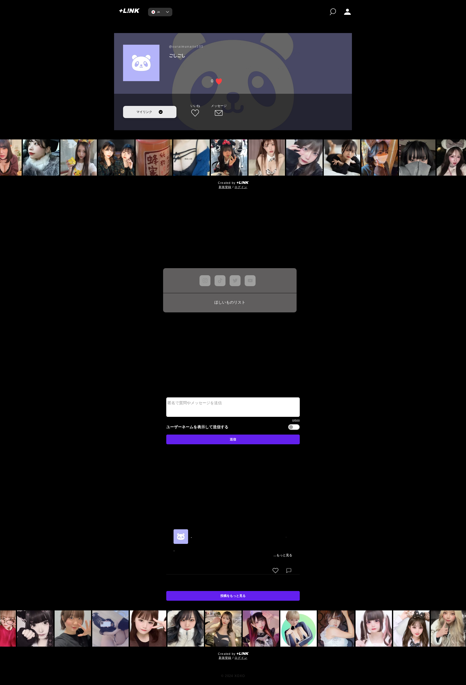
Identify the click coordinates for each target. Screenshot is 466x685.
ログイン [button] (240, 187)
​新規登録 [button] (225, 187)
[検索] (333, 12)
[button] (347, 12)
